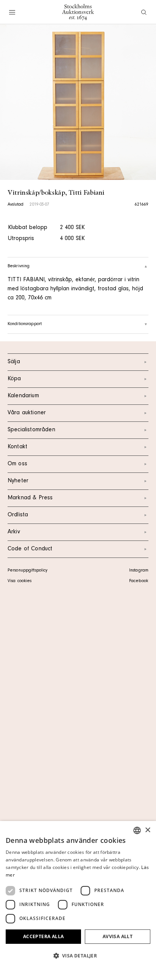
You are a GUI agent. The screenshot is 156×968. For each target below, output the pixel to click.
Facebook (138, 581)
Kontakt (17, 447)
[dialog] (78, 894)
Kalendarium (23, 396)
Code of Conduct (30, 549)
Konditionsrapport (25, 324)
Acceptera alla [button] (43, 936)
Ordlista (18, 515)
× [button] (147, 830)
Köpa (14, 379)
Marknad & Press (30, 498)
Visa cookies (19, 581)
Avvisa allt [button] (118, 936)
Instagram (138, 570)
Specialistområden (31, 430)
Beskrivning (19, 266)
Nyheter (18, 481)
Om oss (17, 464)
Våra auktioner (27, 413)
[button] (78, 955)
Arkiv (14, 532)
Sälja (14, 362)
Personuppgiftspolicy (27, 570)
